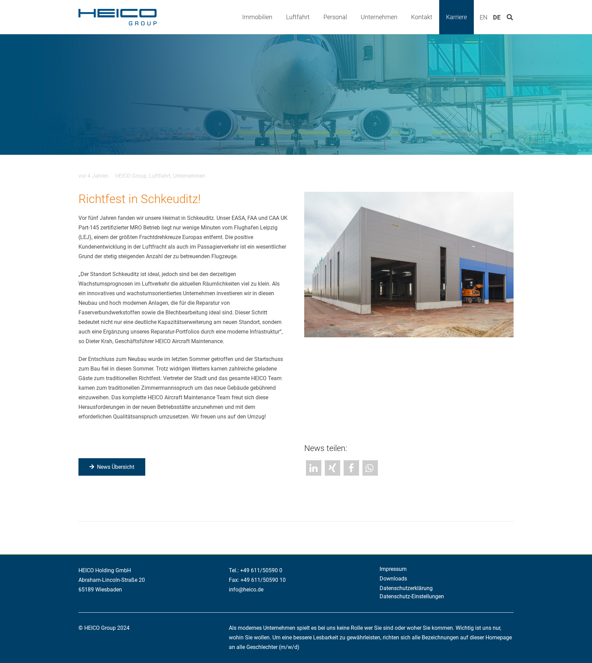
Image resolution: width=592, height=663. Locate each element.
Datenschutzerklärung (406, 588)
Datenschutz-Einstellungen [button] (412, 596)
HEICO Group (131, 176)
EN (484, 17)
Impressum (393, 569)
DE (497, 17)
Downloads (393, 578)
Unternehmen (189, 176)
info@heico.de (246, 589)
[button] (277, 17)
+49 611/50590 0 (261, 570)
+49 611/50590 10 (263, 580)
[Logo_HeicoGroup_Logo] (117, 17)
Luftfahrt (160, 176)
